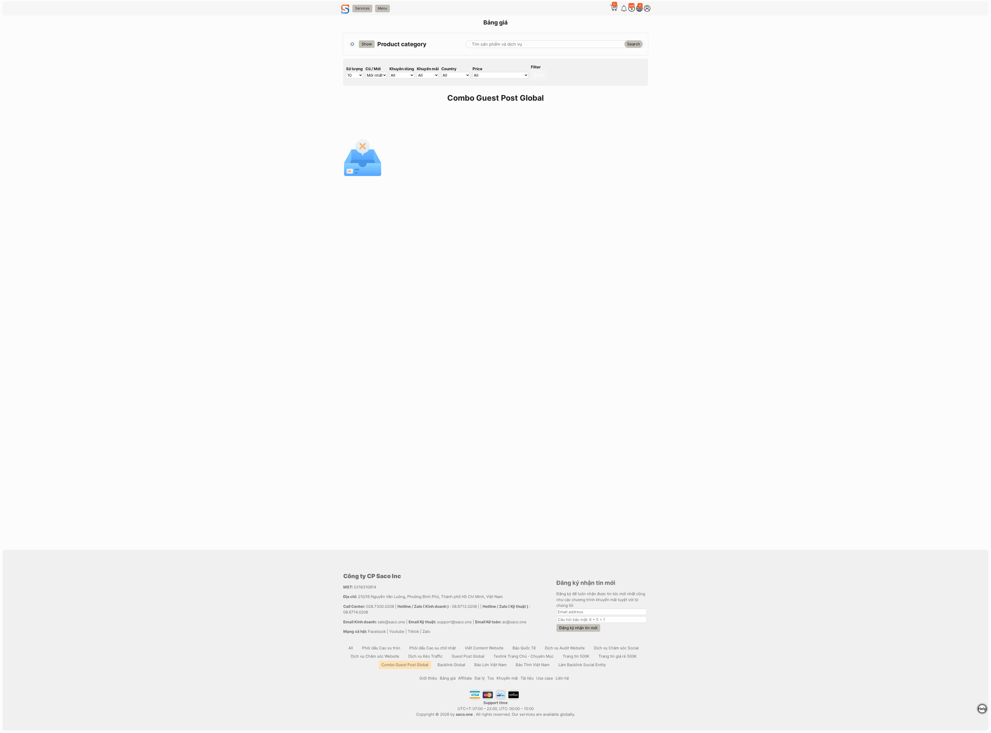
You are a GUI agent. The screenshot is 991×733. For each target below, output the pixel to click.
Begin (538, 75)
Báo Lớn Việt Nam (490, 664)
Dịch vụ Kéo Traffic (425, 656)
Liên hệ (562, 678)
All (350, 648)
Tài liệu (527, 678)
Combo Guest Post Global (404, 664)
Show (367, 44)
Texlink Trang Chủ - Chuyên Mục (523, 656)
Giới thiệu (428, 678)
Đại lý (480, 678)
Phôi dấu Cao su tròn (381, 648)
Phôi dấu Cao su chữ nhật (432, 648)
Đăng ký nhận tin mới (578, 627)
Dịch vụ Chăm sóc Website (375, 656)
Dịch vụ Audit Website (565, 648)
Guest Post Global (468, 656)
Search (633, 44)
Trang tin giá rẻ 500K (617, 656)
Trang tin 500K (576, 656)
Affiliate (465, 678)
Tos (490, 678)
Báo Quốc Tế (524, 648)
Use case (544, 678)
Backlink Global (451, 664)
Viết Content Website (484, 648)
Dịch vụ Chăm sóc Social (616, 648)
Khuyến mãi (507, 678)
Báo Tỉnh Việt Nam (532, 664)
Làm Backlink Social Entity (582, 664)
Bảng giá (447, 678)
